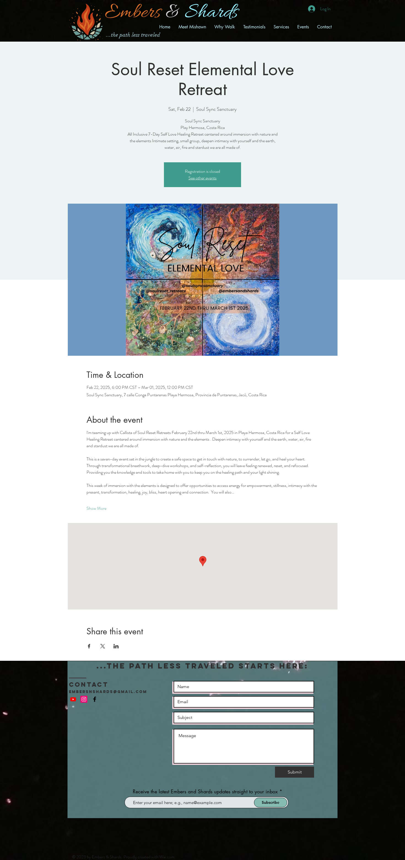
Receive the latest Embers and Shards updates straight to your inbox (205, 791)
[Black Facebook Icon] (94, 699)
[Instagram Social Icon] (83, 699)
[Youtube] (73, 699)
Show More (96, 508)
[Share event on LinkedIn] (116, 646)
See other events (202, 178)
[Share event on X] (102, 646)
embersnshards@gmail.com (108, 691)
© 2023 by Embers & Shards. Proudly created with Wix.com (123, 857)
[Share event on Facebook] (89, 646)
